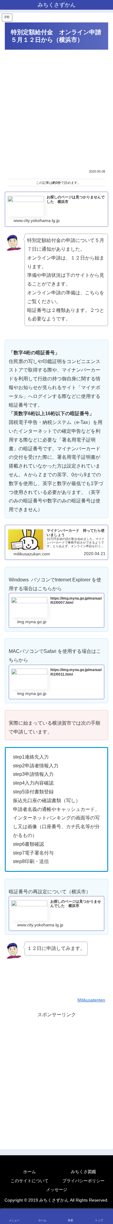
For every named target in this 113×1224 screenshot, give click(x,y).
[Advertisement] (56, 109)
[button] (101, 909)
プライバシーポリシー (83, 1180)
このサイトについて (30, 1180)
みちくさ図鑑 (83, 1171)
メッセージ (56, 1189)
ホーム (29, 1171)
